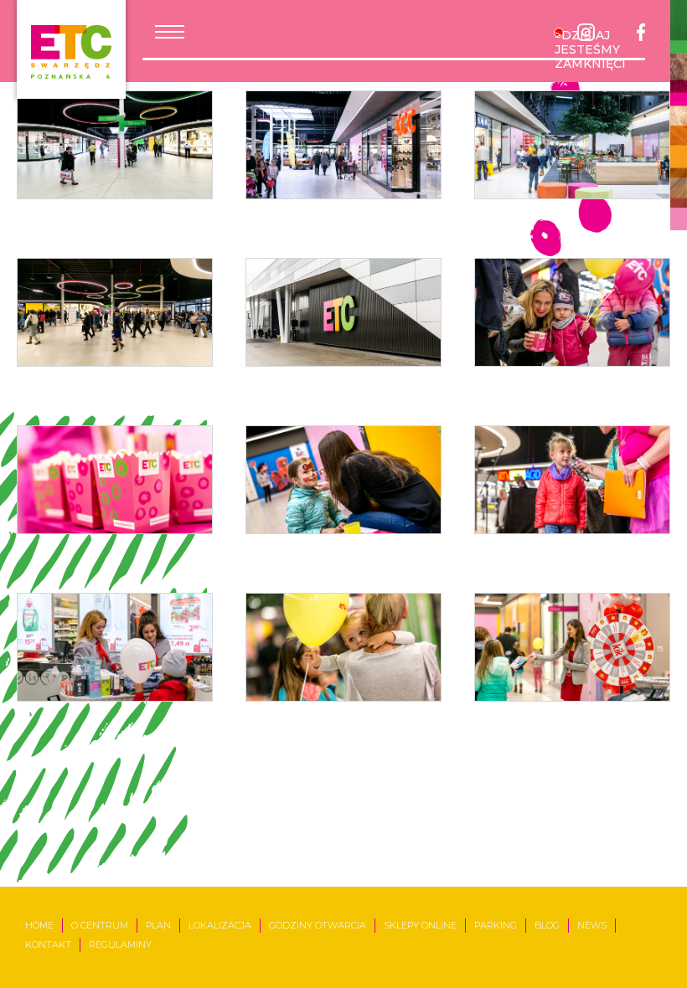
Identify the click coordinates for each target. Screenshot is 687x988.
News (592, 925)
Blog (547, 925)
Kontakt (48, 944)
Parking (495, 925)
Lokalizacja (220, 925)
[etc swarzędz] (71, 49)
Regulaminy (120, 944)
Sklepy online (420, 925)
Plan (158, 925)
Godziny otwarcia (317, 925)
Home (39, 925)
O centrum (99, 925)
